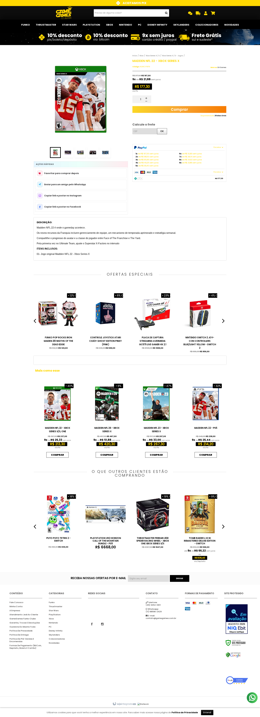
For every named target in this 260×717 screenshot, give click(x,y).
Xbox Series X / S (153, 55)
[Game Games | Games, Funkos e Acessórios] (64, 13)
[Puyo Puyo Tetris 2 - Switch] (58, 520)
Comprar (179, 109)
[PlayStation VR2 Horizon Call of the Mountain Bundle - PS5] (106, 520)
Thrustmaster (55, 606)
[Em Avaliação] (237, 619)
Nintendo (53, 623)
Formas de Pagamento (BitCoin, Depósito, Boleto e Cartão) (25, 646)
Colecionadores (57, 639)
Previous (34, 322)
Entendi (207, 712)
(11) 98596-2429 (154, 610)
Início (134, 55)
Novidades (54, 643)
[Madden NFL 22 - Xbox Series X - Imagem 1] (55, 152)
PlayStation (54, 614)
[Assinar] (179, 578)
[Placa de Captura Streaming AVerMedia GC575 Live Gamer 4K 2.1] (153, 320)
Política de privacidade (20, 631)
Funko (52, 602)
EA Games (222, 67)
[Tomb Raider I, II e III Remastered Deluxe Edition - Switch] (200, 527)
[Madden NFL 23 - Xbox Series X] (156, 420)
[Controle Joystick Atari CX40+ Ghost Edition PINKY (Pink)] (106, 320)
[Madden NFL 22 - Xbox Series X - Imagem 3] (80, 152)
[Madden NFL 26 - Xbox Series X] (106, 420)
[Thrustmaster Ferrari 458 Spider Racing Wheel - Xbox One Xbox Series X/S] (153, 520)
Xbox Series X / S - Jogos (172, 55)
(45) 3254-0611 (153, 603)
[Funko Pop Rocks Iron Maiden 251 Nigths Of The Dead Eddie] (58, 320)
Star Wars (54, 610)
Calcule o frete (143, 124)
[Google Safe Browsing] (237, 655)
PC (50, 627)
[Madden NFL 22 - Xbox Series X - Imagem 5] (105, 152)
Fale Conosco (16, 602)
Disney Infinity (56, 631)
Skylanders (54, 635)
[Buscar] (166, 13)
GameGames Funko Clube (22, 619)
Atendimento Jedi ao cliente (23, 614)
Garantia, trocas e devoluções (24, 623)
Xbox (141, 55)
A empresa (14, 610)
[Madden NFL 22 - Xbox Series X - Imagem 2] (67, 152)
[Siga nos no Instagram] (102, 624)
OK (162, 131)
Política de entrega (19, 635)
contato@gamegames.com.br (161, 617)
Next (223, 322)
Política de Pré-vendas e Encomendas (21, 640)
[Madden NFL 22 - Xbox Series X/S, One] (57, 420)
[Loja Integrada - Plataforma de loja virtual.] (124, 704)
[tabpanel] (58, 320)
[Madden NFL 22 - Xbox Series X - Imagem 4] (92, 152)
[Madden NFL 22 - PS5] (205, 420)
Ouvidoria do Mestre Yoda (22, 627)
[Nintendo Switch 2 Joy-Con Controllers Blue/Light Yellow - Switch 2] (200, 322)
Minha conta (15, 606)
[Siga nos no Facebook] (92, 624)
